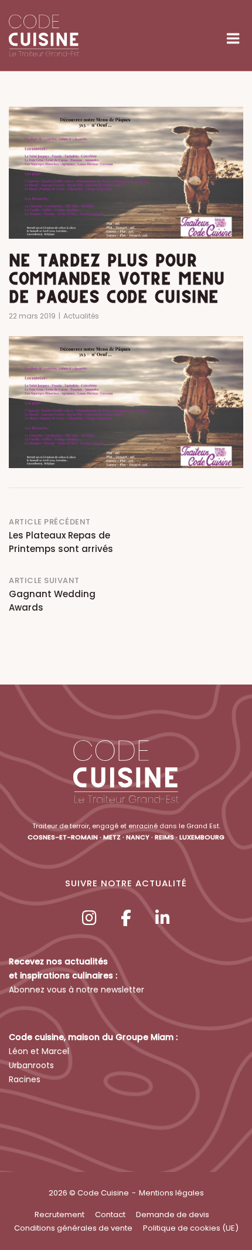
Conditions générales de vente (73, 1228)
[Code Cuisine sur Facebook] (126, 918)
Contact (110, 1214)
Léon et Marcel (39, 1051)
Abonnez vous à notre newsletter (76, 989)
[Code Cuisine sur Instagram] (89, 918)
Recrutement (59, 1214)
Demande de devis (172, 1214)
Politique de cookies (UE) (191, 1228)
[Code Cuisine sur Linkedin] (163, 918)
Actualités (81, 316)
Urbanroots (31, 1065)
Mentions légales (171, 1192)
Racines (24, 1079)
